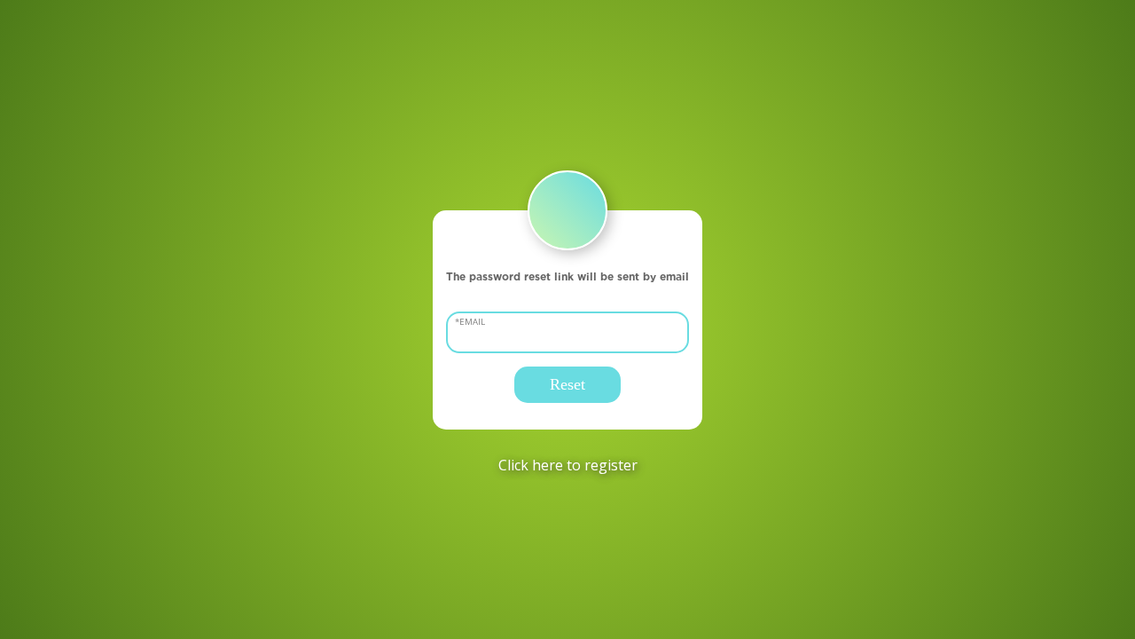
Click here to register (568, 465)
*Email (470, 321)
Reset (567, 384)
